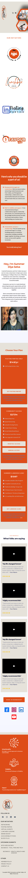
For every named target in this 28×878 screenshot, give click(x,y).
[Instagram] (14, 709)
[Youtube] (14, 717)
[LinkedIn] (21, 709)
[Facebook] (6, 709)
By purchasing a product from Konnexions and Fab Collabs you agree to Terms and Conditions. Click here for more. (14, 398)
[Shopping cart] (13, 13)
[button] (15, 13)
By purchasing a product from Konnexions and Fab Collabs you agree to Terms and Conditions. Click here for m (14, 515)
